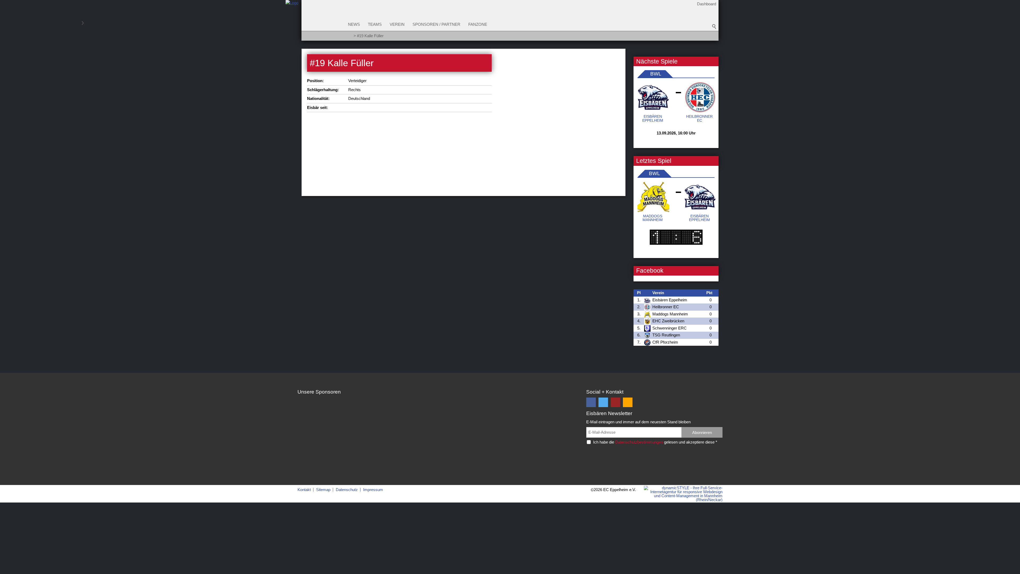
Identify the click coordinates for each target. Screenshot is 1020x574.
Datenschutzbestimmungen (639, 442)
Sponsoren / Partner (436, 24)
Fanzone (477, 24)
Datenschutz (347, 489)
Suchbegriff (714, 26)
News (354, 24)
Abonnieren (702, 432)
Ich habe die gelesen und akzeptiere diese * (655, 442)
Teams (375, 24)
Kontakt (304, 489)
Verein (397, 24)
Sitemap (323, 489)
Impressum (373, 489)
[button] (591, 402)
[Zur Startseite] (292, 22)
